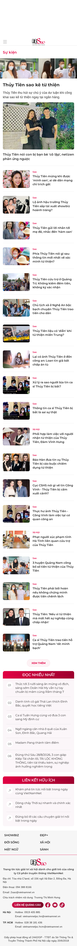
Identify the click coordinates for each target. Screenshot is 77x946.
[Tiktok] (62, 905)
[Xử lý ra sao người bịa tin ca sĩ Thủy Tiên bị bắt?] (16, 385)
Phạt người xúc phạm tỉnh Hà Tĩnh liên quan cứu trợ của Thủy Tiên (52, 541)
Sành (44, 849)
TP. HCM (8, 922)
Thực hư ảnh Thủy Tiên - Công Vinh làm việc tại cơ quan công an (51, 515)
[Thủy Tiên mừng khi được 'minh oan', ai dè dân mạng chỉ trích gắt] (16, 179)
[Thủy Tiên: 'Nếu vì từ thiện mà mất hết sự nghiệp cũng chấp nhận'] (16, 617)
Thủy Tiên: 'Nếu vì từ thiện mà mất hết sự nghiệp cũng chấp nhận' (53, 618)
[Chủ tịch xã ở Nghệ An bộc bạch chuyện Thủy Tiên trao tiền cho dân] (16, 308)
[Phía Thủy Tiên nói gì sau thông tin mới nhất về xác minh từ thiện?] (16, 256)
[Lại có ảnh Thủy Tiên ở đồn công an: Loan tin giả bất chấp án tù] (16, 359)
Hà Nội (7, 912)
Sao (35, 171)
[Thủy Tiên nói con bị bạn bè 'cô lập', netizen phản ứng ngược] (38, 125)
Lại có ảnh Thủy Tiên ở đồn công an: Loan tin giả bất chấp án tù (52, 360)
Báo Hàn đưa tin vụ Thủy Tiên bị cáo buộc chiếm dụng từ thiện (51, 463)
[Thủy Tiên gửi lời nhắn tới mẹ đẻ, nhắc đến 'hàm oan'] (16, 230)
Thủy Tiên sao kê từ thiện (31, 84)
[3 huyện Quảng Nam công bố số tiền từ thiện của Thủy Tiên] (16, 565)
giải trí (59, 816)
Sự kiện (10, 52)
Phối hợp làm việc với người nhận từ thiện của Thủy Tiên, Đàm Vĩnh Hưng (53, 438)
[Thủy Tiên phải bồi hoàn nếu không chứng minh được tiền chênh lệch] (16, 591)
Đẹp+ (44, 835)
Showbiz (11, 835)
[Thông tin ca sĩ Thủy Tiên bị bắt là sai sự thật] (16, 411)
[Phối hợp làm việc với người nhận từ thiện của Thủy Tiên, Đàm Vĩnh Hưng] (16, 436)
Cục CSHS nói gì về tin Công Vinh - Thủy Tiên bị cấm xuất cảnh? (53, 489)
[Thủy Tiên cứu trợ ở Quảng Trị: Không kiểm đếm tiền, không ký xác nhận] (16, 282)
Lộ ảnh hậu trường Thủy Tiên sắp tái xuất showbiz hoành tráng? (51, 206)
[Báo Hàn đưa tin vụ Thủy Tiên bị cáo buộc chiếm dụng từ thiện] (16, 462)
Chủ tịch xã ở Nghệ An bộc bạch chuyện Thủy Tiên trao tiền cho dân (53, 309)
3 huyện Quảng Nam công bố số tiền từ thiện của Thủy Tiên (53, 566)
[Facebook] (48, 905)
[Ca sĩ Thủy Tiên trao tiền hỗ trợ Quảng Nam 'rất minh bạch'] (16, 642)
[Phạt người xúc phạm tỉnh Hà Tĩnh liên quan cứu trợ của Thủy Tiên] (16, 539)
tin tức (35, 789)
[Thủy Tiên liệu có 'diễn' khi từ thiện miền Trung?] (16, 333)
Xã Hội (36, 429)
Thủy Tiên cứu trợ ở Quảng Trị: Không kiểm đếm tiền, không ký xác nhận (52, 283)
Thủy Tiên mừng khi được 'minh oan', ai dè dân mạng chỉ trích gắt (53, 180)
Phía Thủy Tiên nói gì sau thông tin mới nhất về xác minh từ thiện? (51, 257)
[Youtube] (55, 905)
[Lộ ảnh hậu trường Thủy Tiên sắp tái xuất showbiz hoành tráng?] (16, 205)
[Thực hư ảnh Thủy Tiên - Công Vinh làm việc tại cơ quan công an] (16, 514)
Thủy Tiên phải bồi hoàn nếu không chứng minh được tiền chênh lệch (50, 592)
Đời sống (11, 842)
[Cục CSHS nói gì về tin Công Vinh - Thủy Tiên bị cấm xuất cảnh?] (16, 488)
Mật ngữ (11, 849)
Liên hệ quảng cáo (28, 904)
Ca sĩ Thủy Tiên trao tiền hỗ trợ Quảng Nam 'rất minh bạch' (52, 644)
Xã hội (45, 842)
